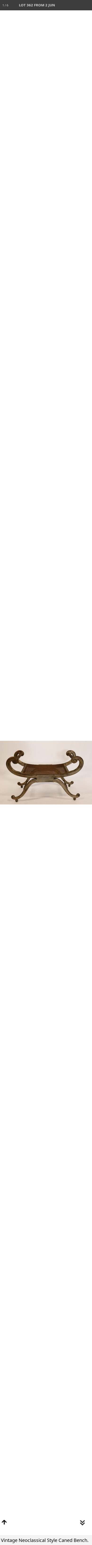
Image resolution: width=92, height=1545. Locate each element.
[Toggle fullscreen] (66, 5)
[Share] (76, 5)
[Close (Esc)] (87, 5)
